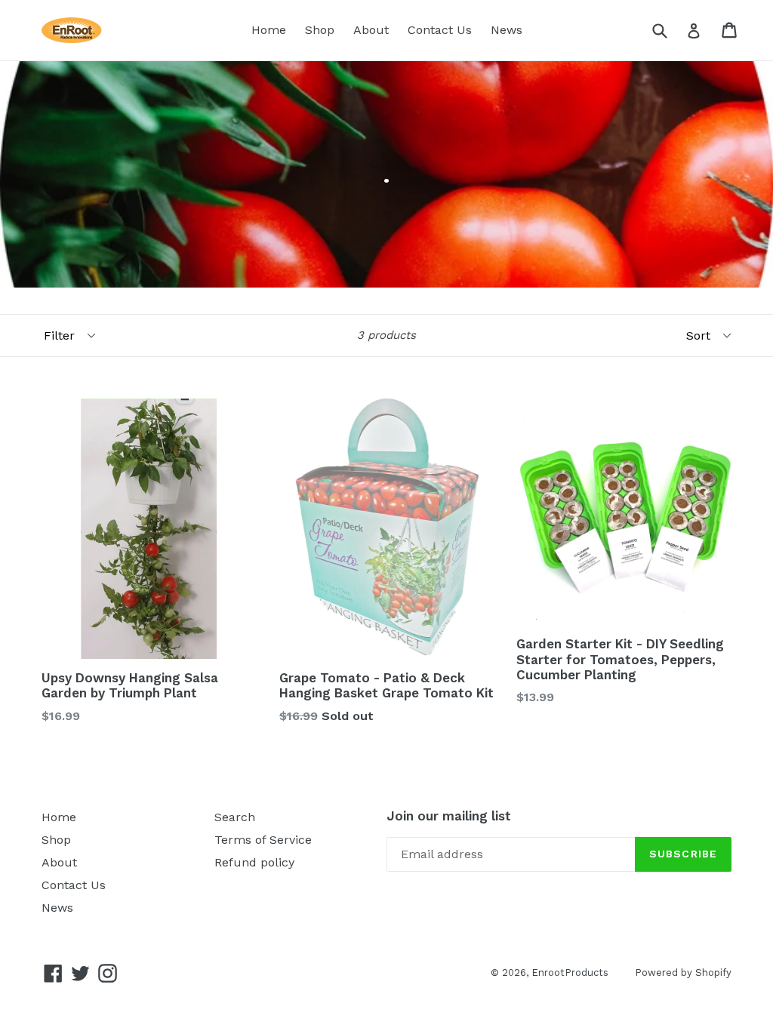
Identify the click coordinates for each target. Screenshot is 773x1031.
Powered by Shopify (683, 972)
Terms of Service (263, 839)
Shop (319, 30)
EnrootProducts (569, 972)
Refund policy (254, 862)
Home (268, 30)
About (371, 30)
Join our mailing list (448, 815)
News (506, 30)
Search (234, 817)
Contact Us (440, 30)
